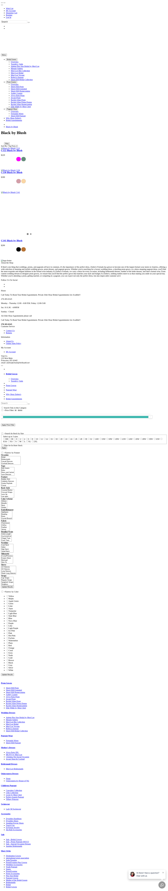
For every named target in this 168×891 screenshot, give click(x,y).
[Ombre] (4, 507)
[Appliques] (6, 512)
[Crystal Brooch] (6, 518)
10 (37, 439)
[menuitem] (86, 8)
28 (81, 439)
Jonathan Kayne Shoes (15, 823)
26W (137, 439)
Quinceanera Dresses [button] (9, 774)
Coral (10, 650)
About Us (10, 341)
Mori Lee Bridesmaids (14, 769)
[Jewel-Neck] (7, 551)
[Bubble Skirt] (8, 479)
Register (9, 15)
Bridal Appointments (14, 399)
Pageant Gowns (12, 878)
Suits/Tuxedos (11, 860)
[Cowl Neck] (7, 545)
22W (124, 439)
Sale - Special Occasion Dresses (18, 844)
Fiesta (8, 779)
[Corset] (8, 485)
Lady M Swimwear (13, 809)
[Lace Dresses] (7, 474)
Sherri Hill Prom (12, 688)
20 (61, 439)
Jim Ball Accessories (14, 830)
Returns (9, 333)
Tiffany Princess (12, 799)
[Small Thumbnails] (2, 140)
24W (131, 439)
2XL (36, 441)
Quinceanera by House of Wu (17, 781)
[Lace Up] (7, 494)
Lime (10, 606)
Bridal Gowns (11, 887)
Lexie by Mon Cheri (14, 795)
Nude (10, 655)
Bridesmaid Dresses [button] (9, 764)
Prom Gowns (11, 385)
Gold (10, 658)
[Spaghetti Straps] (7, 582)
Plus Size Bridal (12, 876)
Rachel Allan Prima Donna (16, 703)
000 (6, 439)
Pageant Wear (11, 390)
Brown (11, 660)
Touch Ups (10, 825)
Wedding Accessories (14, 865)
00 (12, 439)
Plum (10, 643)
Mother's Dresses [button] (8, 748)
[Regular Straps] (7, 580)
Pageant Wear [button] (7, 736)
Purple (11, 623)
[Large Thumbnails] (4, 140)
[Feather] (5, 527)
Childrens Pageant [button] (8, 786)
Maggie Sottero (12, 720)
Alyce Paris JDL (12, 752)
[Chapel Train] (6, 538)
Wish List (9, 8)
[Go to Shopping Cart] (2, 2)
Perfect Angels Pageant (15, 797)
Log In (8, 17)
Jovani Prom (11, 699)
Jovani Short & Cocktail (15, 759)
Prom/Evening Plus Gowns (16, 862)
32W (158, 439)
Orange (11, 648)
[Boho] (7, 470)
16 (52, 439)
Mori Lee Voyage (13, 726)
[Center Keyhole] (8, 483)
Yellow (11, 596)
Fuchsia (11, 638)
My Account (11, 11)
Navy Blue (12, 621)
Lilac (10, 626)
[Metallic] (4, 503)
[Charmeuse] (5, 523)
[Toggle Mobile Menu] (2, 365)
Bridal (8, 885)
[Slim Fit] (7, 562)
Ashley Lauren (11, 695)
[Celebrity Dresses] (8, 481)
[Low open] (7, 496)
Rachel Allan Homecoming (16, 706)
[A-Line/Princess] (7, 556)
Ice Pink (11, 631)
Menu (4, 55)
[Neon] (4, 505)
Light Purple (13, 628)
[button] (11, 59)
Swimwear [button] (5, 804)
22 (66, 439)
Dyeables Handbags (14, 819)
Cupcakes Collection (14, 790)
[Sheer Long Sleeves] (8, 573)
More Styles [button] (6, 851)
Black (10, 663)
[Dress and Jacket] (7, 472)
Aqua (10, 608)
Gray (10, 665)
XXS (5, 441)
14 (47, 439)
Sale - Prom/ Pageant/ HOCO (17, 842)
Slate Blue (12, 616)
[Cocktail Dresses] (11, 464)
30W (151, 439)
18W (110, 439)
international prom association (17, 858)
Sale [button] (2, 835)
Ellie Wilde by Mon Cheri (16, 708)
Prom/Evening (11, 871)
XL (29, 441)
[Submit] (29, 22)
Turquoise (12, 611)
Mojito (11, 599)
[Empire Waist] (7, 558)
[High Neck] (7, 549)
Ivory (10, 653)
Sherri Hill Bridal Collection (17, 731)
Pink (10, 633)
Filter (7, 144)
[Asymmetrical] (6, 536)
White (10, 670)
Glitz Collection (12, 793)
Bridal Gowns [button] (11, 374)
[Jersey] (5, 529)
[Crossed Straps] (7, 492)
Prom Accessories (13, 873)
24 (71, 439)
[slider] (150, 417)
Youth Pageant (11, 867)
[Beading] (6, 514)
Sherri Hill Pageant (13, 743)
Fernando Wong (12, 741)
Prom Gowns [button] (6, 683)
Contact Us (10, 331)
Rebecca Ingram (12, 729)
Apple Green (13, 601)
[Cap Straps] (7, 578)
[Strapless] (7, 584)
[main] (84, 191)
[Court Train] (6, 540)
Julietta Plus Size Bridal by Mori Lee (20, 717)
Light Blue (12, 613)
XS (11, 441)
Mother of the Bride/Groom (16, 880)
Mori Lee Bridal (12, 724)
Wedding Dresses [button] (8, 713)
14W (97, 439)
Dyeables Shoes (12, 821)
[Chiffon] (5, 525)
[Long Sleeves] (8, 571)
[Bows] (6, 516)
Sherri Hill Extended (14, 690)
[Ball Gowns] (7, 468)
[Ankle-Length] (6, 534)
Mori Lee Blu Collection (15, 722)
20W (117, 439)
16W (104, 439)
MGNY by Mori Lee (14, 755)
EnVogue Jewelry (13, 827)
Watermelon (13, 641)
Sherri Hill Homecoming (15, 692)
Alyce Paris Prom (13, 697)
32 (91, 439)
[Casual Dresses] (11, 461)
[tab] (86, 374)
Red (10, 645)
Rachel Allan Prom (13, 701)
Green (10, 604)
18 (57, 439)
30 (86, 439)
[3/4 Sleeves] (8, 569)
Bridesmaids (10, 882)
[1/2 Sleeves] (8, 567)
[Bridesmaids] (11, 459)
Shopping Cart (11, 13)
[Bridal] (11, 457)
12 (42, 439)
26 (76, 439)
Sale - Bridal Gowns (14, 839)
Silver (10, 668)
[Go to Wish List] (4, 2)
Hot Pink (11, 636)
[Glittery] (4, 501)
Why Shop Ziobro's (13, 394)
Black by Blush (12, 127)
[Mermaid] (7, 560)
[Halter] (7, 547)
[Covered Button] (7, 490)
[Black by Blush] (10, 148)
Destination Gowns (13, 856)
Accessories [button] (5, 814)
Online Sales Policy (13, 343)
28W (144, 439)
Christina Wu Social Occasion (17, 757)
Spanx (8, 869)
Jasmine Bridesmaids (14, 846)
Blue (10, 618)
